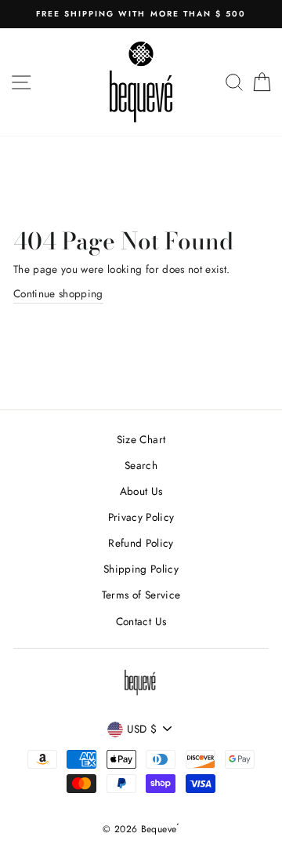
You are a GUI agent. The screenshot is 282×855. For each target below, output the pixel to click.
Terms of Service (141, 594)
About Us (141, 491)
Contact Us (141, 621)
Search (141, 465)
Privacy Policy (141, 517)
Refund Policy (140, 543)
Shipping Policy (141, 569)
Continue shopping (58, 293)
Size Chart (141, 439)
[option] (141, 14)
